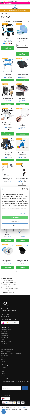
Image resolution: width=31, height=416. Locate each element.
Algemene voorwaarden (7, 349)
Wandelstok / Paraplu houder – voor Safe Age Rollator (22, 260)
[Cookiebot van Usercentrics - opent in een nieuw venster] (22, 189)
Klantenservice (4, 333)
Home (2, 13)
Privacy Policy (4, 355)
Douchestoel (8, 74)
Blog (2, 357)
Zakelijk (3, 361)
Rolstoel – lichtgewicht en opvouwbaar (8, 153)
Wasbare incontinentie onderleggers (22, 39)
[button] (27, 7)
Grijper (22, 234)
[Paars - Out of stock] (8, 43)
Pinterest (3, 373)
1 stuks (20, 184)
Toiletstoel (7, 234)
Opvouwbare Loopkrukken (22, 178)
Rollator (8, 38)
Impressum (4, 343)
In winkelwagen (7, 80)
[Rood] (10, 43)
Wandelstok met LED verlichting (7, 179)
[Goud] (6, 43)
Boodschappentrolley (8, 98)
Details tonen (22, 213)
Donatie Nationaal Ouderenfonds (22, 153)
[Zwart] (11, 43)
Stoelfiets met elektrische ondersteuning (8, 123)
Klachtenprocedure (6, 341)
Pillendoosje (22, 98)
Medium (22, 45)
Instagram (3, 371)
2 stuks (24, 184)
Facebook (3, 367)
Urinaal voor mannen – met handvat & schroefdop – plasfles (7, 260)
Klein (18, 45)
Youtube (3, 375)
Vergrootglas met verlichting (22, 124)
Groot (26, 45)
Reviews (3, 359)
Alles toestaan (15, 217)
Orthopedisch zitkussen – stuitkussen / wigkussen (22, 73)
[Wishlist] (12, 25)
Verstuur (25, 388)
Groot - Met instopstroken (22, 48)
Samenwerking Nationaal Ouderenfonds (11, 353)
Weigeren (15, 225)
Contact (3, 339)
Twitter (3, 369)
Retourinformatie (5, 335)
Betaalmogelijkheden (6, 351)
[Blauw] (4, 43)
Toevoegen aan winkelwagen (7, 47)
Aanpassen (14, 221)
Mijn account (4, 331)
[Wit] (7, 129)
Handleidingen (4, 337)
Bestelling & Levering (6, 329)
